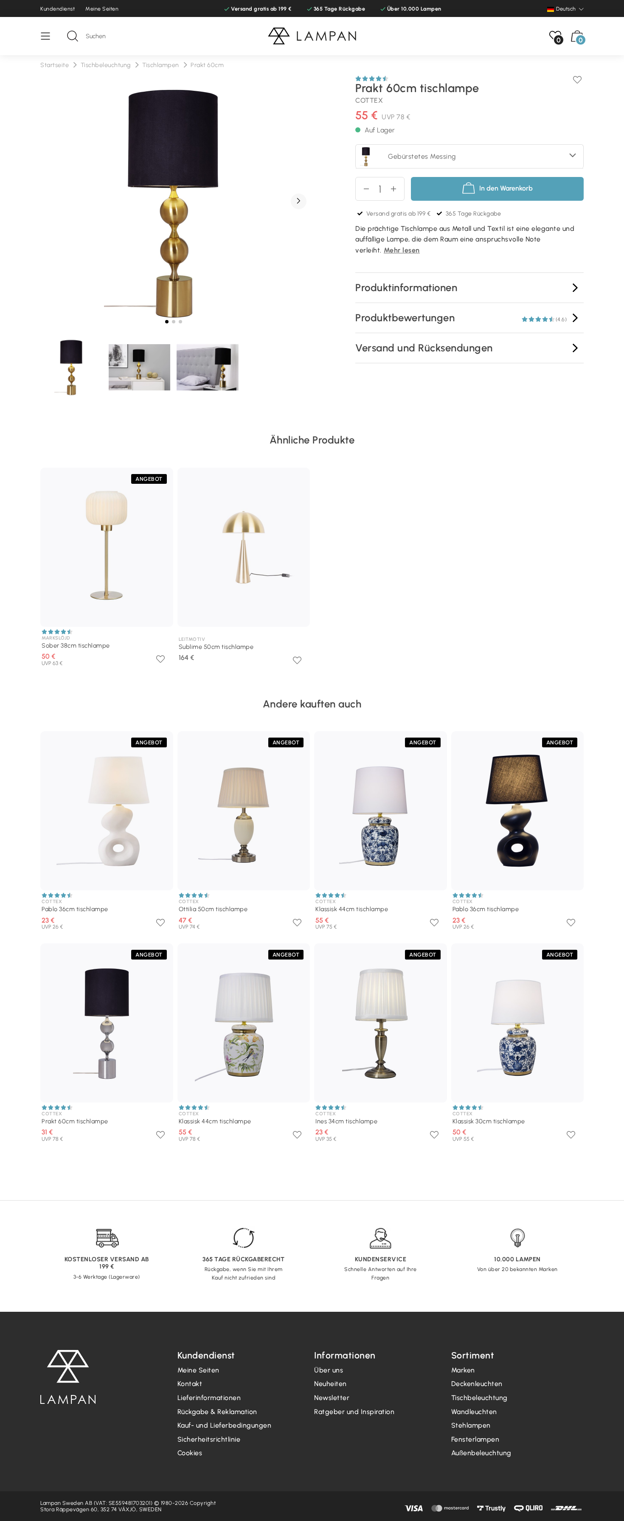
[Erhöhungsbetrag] (363, 188)
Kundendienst (57, 9)
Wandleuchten (474, 1412)
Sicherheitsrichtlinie (209, 1439)
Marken (463, 1370)
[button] (298, 201)
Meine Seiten (101, 9)
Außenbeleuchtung (481, 1453)
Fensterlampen (475, 1439)
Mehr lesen (402, 250)
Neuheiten (330, 1384)
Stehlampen (471, 1425)
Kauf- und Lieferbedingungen (224, 1425)
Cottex (369, 100)
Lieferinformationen (209, 1398)
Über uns (328, 1370)
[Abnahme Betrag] (397, 188)
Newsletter (331, 1398)
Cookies (189, 1453)
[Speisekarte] (49, 36)
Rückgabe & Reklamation (217, 1412)
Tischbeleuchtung (479, 1398)
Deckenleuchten (477, 1384)
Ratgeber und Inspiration (354, 1412)
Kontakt (189, 1384)
